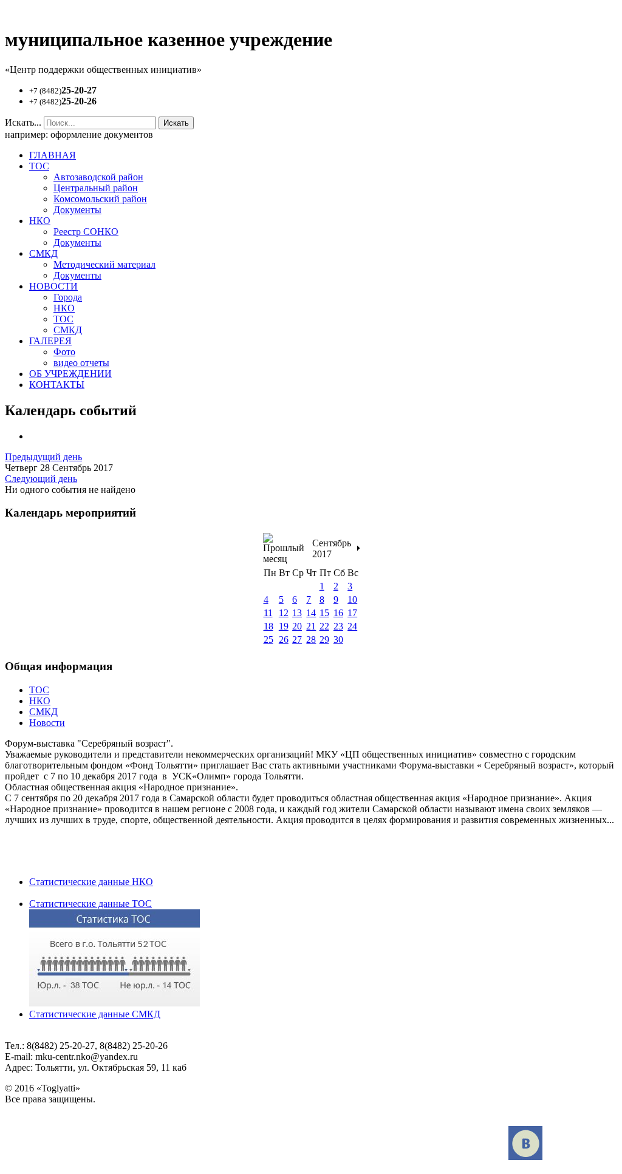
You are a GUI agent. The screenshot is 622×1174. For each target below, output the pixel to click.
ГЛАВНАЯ (52, 155)
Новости (47, 723)
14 (311, 613)
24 (352, 626)
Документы (77, 210)
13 (297, 613)
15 (324, 613)
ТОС (39, 166)
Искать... (23, 122)
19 (284, 626)
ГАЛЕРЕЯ (50, 341)
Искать (176, 122)
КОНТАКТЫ (56, 384)
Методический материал (104, 264)
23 (338, 626)
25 (268, 639)
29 (324, 639)
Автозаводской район (98, 177)
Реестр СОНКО (85, 231)
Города (67, 297)
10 (352, 599)
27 (297, 639)
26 (284, 639)
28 (311, 639)
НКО (39, 220)
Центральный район (95, 188)
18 (268, 626)
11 (268, 613)
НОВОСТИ (53, 286)
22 (324, 626)
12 (284, 613)
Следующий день (41, 478)
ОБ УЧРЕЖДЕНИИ (70, 373)
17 (352, 613)
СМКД (43, 253)
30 (338, 639)
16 (338, 613)
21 (311, 626)
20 (297, 626)
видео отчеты (81, 363)
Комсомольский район (100, 199)
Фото (64, 352)
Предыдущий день (43, 457)
